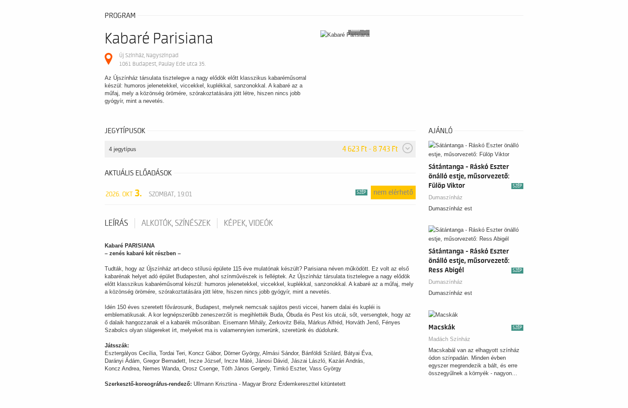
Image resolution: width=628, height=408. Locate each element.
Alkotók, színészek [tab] (176, 223)
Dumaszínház (445, 197)
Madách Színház (449, 339)
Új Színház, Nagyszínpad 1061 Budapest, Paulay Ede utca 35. (162, 59)
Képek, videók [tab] (248, 223)
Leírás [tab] (116, 223)
